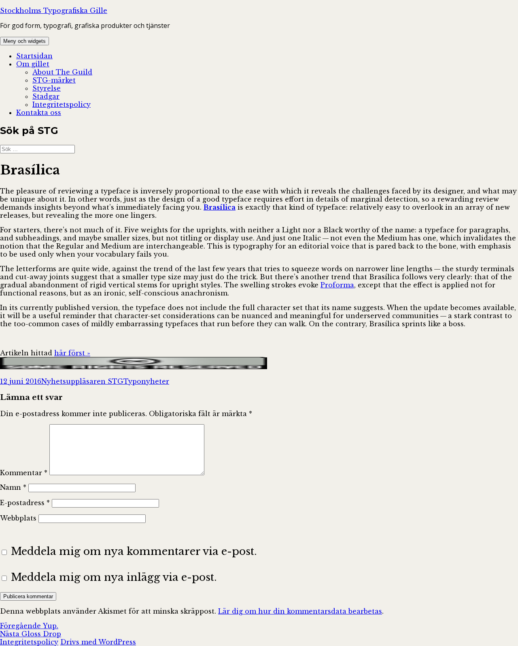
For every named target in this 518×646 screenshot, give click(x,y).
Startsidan (34, 56)
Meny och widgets (24, 41)
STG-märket (54, 80)
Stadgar (45, 96)
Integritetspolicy (61, 104)
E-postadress (25, 503)
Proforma (337, 285)
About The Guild (62, 72)
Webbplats (18, 518)
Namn (13, 487)
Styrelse (46, 88)
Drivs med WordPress (98, 642)
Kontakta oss (38, 112)
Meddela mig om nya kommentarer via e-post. (134, 551)
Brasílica (220, 207)
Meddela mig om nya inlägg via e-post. (114, 577)
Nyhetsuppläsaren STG (82, 381)
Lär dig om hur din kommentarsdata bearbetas (300, 611)
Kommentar (23, 473)
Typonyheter (146, 381)
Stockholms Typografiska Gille (53, 10)
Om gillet (32, 64)
